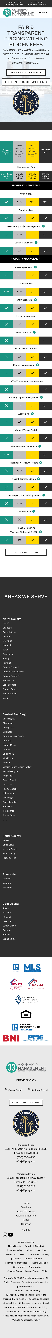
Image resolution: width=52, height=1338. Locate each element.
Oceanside (34, 1254)
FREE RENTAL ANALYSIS (26, 72)
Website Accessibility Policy (26, 1320)
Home (26, 1203)
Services (26, 1207)
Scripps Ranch (14, 1271)
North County (14, 1246)
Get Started (23, 552)
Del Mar (29, 1250)
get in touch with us (26, 82)
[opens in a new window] (26, 102)
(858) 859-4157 (16, 4)
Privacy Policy (33, 1290)
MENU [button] (45, 12)
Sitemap (19, 1290)
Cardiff (28, 1246)
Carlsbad (39, 1246)
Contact (26, 1224)
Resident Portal (39, 1090)
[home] (18, 12)
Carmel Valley (15, 1250)
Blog (26, 1220)
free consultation (26, 1103)
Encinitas (41, 1250)
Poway (45, 1254)
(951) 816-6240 (38, 4)
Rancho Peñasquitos (17, 1263)
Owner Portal (15, 1090)
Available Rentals (26, 1215)
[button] (5, 1236)
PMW (32, 1286)
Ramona (17, 1259)
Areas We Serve (26, 1211)
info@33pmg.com (26, 1161)
